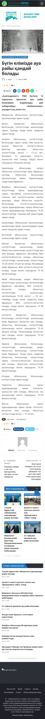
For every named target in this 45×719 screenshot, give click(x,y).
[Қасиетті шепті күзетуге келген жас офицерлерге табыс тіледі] (32, 499)
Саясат (28, 689)
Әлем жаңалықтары (32, 692)
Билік (20, 689)
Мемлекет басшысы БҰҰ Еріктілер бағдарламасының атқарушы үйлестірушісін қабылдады (22, 595)
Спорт (18, 692)
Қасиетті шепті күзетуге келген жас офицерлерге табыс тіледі (18, 583)
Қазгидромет (21, 419)
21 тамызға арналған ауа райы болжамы (20, 606)
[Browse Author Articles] (22, 442)
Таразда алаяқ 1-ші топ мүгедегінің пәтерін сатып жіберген (11, 471)
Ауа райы (10, 419)
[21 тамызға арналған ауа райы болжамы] (32, 527)
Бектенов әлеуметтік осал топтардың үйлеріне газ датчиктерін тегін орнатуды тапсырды (33, 471)
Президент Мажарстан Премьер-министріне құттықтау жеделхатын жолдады (22, 648)
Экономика (9, 692)
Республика (23, 57)
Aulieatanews (28, 715)
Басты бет (11, 689)
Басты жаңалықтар (10, 57)
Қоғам (35, 689)
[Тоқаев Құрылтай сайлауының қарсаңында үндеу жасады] (12, 499)
